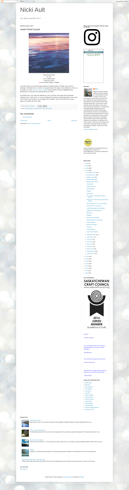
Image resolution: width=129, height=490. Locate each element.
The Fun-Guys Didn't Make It (37, 430)
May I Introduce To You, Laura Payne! (97, 203)
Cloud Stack (90, 184)
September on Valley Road (94, 210)
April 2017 (90, 246)
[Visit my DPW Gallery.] (93, 56)
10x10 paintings (28, 108)
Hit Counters (23, 469)
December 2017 (91, 172)
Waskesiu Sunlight (92, 224)
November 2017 (91, 175)
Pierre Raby (88, 401)
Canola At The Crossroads (94, 206)
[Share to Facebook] (44, 106)
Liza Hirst (87, 393)
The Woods (90, 193)
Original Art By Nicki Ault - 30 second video (33, 459)
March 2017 (90, 249)
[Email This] (38, 106)
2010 (87, 270)
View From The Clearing (36, 440)
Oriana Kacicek (89, 399)
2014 (87, 261)
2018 (87, 168)
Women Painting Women (92, 407)
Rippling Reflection (92, 179)
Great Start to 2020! (35, 420)
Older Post (74, 120)
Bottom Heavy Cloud (92, 181)
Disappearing (90, 188)
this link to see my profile (40, 90)
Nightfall (89, 215)
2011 (87, 268)
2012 (87, 266)
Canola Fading (91, 229)
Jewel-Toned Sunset (47, 108)
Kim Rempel (88, 389)
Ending (32, 449)
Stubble (89, 191)
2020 (87, 163)
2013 (87, 263)
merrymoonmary (67, 477)
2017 (87, 170)
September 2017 (91, 234)
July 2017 (90, 239)
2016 (87, 256)
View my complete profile (90, 129)
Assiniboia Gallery (37, 108)
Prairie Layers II (91, 186)
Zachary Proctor (89, 409)
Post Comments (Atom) (34, 123)
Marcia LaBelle (89, 395)
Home (49, 120)
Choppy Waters (91, 222)
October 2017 (91, 177)
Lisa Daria (88, 391)
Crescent (89, 227)
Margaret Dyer (89, 397)
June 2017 (90, 241)
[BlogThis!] (40, 106)
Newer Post (24, 120)
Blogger (82, 477)
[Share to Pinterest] (46, 106)
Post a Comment (27, 117)
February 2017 (91, 251)
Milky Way (89, 213)
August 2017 (90, 237)
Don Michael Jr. (89, 387)
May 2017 (90, 244)
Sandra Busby (89, 403)
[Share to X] (42, 106)
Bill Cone (87, 384)
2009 (87, 273)
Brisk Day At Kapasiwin (93, 217)
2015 (87, 259)
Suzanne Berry (89, 405)
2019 (87, 165)
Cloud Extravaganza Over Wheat (96, 208)
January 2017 (91, 253)
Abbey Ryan (88, 382)
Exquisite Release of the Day (94, 220)
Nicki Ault (32, 9)
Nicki (27, 106)
